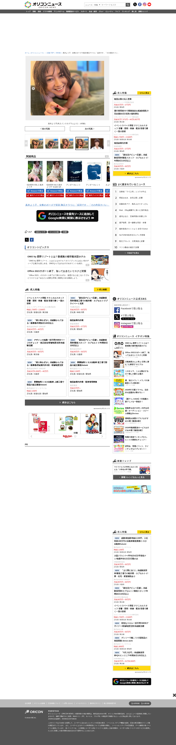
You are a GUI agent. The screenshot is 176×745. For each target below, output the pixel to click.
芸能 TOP (50, 53)
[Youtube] (149, 4)
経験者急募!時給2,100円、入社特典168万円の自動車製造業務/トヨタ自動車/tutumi (131, 541)
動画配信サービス (72, 11)
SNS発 (58, 53)
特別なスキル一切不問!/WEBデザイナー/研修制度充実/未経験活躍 (131, 624)
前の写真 (46, 129)
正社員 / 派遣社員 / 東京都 (45, 305)
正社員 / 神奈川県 (89, 305)
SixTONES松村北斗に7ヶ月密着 (132, 235)
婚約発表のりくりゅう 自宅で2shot (133, 229)
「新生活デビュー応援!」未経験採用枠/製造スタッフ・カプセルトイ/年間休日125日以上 (131, 158)
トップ (28, 11)
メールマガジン (81, 703)
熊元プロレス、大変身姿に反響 (131, 241)
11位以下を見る (133, 253)
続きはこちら (69, 402)
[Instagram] (144, 4)
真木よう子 (40, 232)
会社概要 (28, 703)
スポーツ (84, 11)
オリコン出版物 (39, 703)
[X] (135, 4)
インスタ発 (54, 232)
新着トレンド (143, 11)
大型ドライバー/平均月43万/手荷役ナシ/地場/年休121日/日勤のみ (130, 557)
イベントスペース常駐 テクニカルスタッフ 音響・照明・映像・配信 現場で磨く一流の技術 (131, 128)
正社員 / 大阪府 (45, 326)
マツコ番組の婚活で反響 (129, 247)
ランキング (126, 11)
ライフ (117, 11)
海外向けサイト (95, 703)
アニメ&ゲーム (59, 11)
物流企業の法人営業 (123, 99)
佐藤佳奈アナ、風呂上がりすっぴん (133, 204)
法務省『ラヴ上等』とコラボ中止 (132, 192)
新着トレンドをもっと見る (133, 477)
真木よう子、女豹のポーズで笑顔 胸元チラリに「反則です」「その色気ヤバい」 (67, 205)
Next (109, 143)
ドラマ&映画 (47, 11)
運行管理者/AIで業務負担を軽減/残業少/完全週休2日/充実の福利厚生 (131, 112)
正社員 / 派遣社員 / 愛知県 (88, 368)
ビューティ (109, 11)
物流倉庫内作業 (121, 143)
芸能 (34, 11)
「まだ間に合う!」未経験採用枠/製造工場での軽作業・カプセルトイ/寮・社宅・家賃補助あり (131, 573)
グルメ (101, 11)
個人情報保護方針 (110, 703)
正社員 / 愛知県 (78, 324)
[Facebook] (140, 4)
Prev (27, 143)
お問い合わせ (68, 703)
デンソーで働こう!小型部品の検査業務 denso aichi (130, 639)
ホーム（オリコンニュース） (35, 53)
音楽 (39, 11)
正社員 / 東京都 (46, 347)
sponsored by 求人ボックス (102, 408)
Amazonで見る (37, 191)
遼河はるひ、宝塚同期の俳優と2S (133, 216)
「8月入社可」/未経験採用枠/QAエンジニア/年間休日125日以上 (130, 653)
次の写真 (89, 129)
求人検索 (103, 289)
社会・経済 (93, 11)
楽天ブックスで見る (37, 195)
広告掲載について (54, 703)
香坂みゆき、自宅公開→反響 (131, 198)
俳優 (65, 232)
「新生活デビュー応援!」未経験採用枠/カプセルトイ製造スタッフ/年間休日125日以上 (131, 591)
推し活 (134, 11)
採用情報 (136, 703)
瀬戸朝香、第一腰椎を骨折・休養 (132, 223)
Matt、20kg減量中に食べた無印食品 (133, 210)
